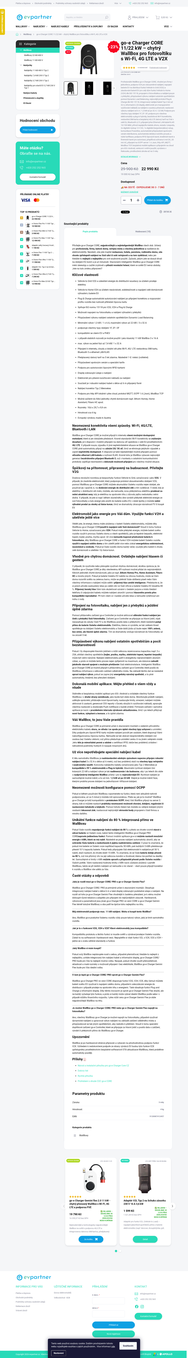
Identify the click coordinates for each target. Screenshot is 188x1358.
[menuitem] (23, 26)
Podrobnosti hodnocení (158, 68)
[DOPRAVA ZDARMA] (91, 1178)
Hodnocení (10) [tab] (143, 231)
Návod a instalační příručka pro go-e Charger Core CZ (103, 1065)
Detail (145, 1239)
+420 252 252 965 (36, 167)
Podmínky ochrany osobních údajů (70, 3)
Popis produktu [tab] (90, 231)
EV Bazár (27, 103)
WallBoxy (27, 50)
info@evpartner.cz (36, 161)
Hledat (107, 17)
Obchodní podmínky (43, 3)
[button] (116, 1251)
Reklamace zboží (96, 3)
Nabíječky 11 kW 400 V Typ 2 (36, 70)
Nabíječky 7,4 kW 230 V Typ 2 (36, 75)
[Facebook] (137, 1306)
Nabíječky (27, 65)
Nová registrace (113, 1334)
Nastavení (59, 1353)
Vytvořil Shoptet (144, 1354)
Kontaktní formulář (38, 177)
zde (113, 1346)
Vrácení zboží (21, 1310)
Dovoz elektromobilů (62, 1293)
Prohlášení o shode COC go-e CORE (95, 1081)
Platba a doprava (23, 3)
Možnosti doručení (129, 192)
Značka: (125, 74)
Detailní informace (129, 157)
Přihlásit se (113, 1325)
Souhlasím (128, 1346)
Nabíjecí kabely (30, 93)
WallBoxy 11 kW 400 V (33, 60)
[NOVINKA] (145, 1178)
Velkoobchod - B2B (62, 1298)
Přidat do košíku (155, 200)
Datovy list (83, 1070)
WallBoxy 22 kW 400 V (33, 55)
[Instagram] (142, 1306)
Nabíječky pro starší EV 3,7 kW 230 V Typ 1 (39, 86)
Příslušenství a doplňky (33, 98)
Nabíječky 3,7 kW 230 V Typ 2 (36, 80)
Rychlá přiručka (85, 1076)
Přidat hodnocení (30, 130)
